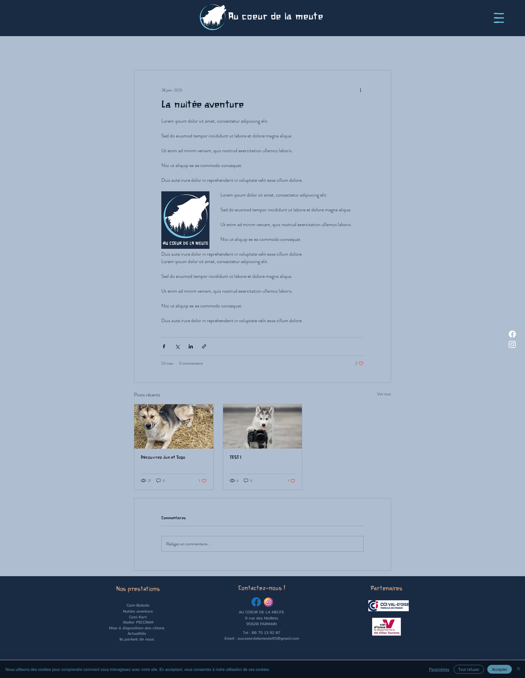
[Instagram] (512, 344)
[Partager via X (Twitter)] (177, 346)
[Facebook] (512, 334)
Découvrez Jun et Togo (163, 457)
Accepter (499, 669)
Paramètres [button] (439, 669)
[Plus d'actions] (360, 90)
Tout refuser (468, 669)
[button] (499, 18)
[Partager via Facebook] (164, 346)
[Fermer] (518, 669)
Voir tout (384, 394)
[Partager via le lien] (204, 346)
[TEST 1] (262, 426)
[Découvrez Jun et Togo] (173, 426)
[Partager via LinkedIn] (190, 346)
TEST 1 (235, 457)
